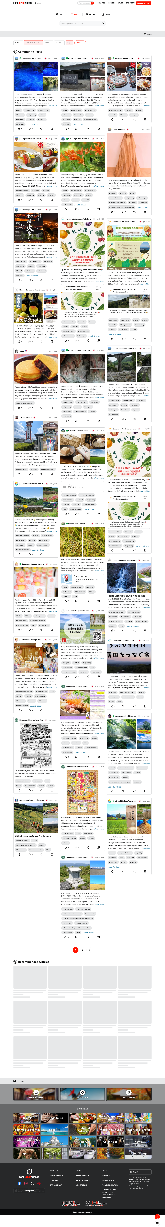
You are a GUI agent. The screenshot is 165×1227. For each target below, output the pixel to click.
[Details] (51, 128)
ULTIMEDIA (86, 1212)
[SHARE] (41, 128)
